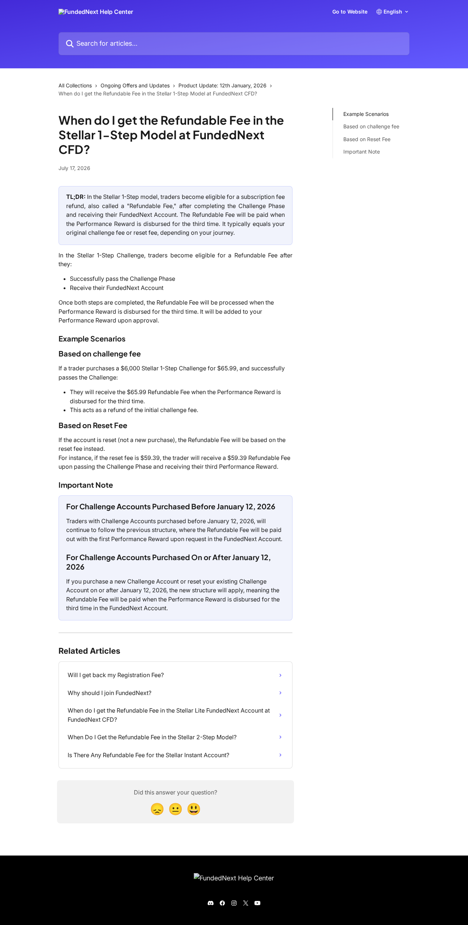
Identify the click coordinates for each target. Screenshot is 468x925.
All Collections (75, 85)
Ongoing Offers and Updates (135, 85)
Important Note (361, 151)
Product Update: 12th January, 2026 (222, 85)
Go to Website (349, 11)
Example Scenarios (366, 114)
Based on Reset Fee (366, 139)
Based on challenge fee (371, 126)
